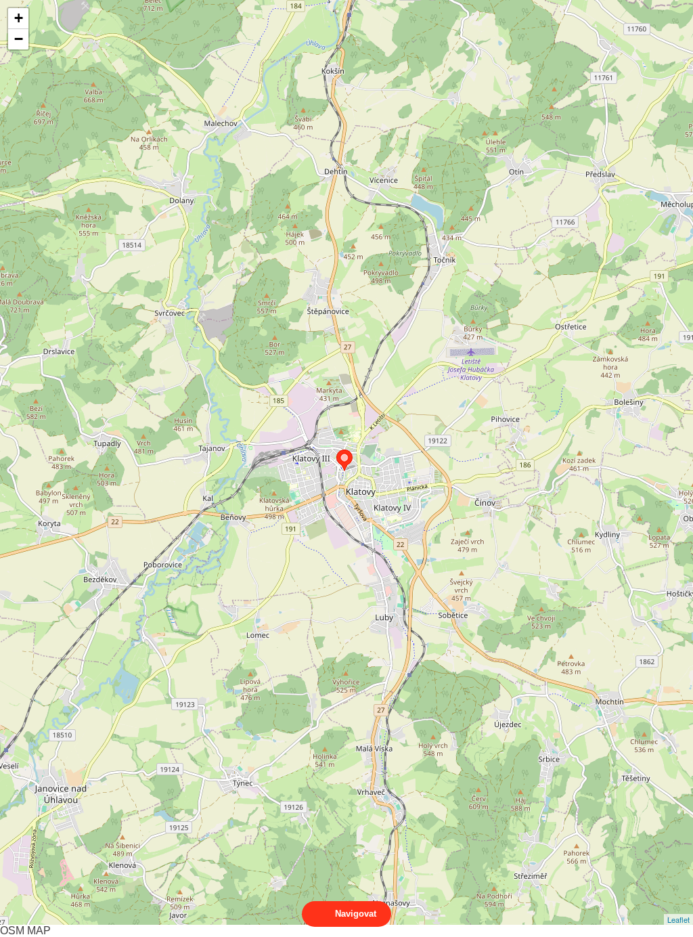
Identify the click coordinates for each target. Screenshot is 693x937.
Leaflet (678, 919)
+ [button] (18, 17)
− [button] (18, 38)
